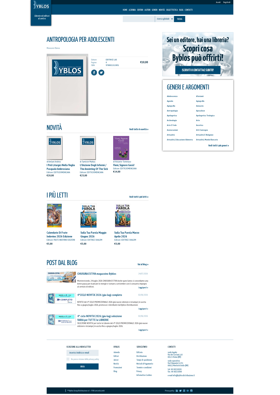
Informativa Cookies (144, 375)
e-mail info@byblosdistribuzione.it (181, 375)
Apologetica (172, 115)
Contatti (188, 10)
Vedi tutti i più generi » (218, 145)
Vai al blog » (143, 264)
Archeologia (172, 120)
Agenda (170, 101)
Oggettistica (172, 10)
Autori (147, 10)
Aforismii (199, 96)
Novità (162, 10)
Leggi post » (143, 288)
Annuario (199, 106)
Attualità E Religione (204, 134)
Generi (154, 10)
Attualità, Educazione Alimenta (180, 139)
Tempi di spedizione (144, 360)
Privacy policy (169, 391)
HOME (125, 10)
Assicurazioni (172, 130)
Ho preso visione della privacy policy (85, 359)
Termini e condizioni (144, 367)
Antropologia (172, 110)
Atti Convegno (202, 130)
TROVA (179, 19)
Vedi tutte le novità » (138, 129)
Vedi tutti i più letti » (138, 197)
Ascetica (199, 125)
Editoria (139, 352)
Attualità (171, 134)
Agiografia (200, 101)
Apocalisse (200, 110)
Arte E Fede (172, 125)
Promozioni (118, 367)
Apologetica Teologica (205, 115)
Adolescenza (172, 96)
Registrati (226, 2)
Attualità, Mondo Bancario (207, 139)
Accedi (218, 2)
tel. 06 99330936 (175, 369)
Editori (140, 10)
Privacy (139, 371)
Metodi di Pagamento (144, 364)
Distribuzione (141, 356)
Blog (181, 10)
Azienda (132, 10)
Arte (198, 120)
